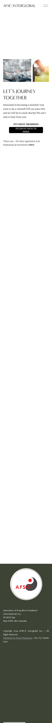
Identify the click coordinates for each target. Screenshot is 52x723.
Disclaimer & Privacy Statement (17, 637)
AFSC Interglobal (19, 6)
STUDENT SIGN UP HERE (26, 130)
